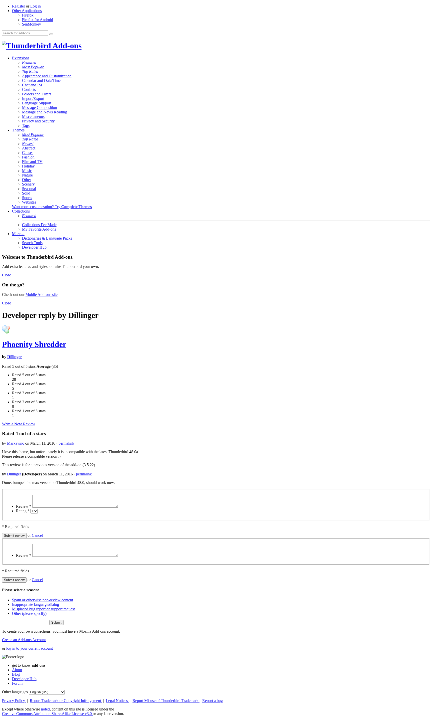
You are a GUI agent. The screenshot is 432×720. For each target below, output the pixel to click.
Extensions (20, 58)
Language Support (36, 103)
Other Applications (27, 11)
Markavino (15, 443)
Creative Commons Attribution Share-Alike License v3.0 (47, 713)
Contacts (29, 89)
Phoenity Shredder (34, 344)
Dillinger (14, 356)
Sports (27, 198)
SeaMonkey (31, 24)
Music (27, 170)
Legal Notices (117, 700)
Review (23, 506)
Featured (29, 62)
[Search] (51, 34)
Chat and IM (32, 85)
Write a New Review (18, 424)
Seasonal (29, 189)
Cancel (37, 535)
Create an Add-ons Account (24, 640)
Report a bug (212, 700)
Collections (21, 211)
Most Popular (33, 67)
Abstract (28, 148)
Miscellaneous (33, 116)
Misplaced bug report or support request (43, 609)
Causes (27, 152)
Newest (28, 143)
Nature (27, 175)
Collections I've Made (39, 225)
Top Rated (30, 71)
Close (6, 275)
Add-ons (66, 45)
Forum (17, 683)
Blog (16, 674)
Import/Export (33, 98)
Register (18, 6)
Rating (23, 511)
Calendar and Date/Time (41, 80)
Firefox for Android (37, 20)
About (17, 670)
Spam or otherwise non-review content (42, 600)
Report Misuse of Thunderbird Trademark (166, 700)
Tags (26, 125)
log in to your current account (29, 648)
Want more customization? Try (52, 207)
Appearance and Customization (47, 76)
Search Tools (32, 243)
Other (26, 179)
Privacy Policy (14, 700)
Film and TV (32, 161)
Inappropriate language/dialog (35, 604)
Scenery (28, 184)
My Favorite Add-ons (39, 229)
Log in (35, 6)
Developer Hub (34, 247)
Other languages (15, 692)
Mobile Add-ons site (42, 294)
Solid (26, 193)
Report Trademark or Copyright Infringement (66, 700)
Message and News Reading (44, 112)
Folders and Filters (36, 94)
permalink (66, 443)
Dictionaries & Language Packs (47, 238)
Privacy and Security (38, 121)
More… (18, 234)
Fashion (28, 157)
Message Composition (39, 107)
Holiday (28, 166)
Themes (18, 130)
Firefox (28, 15)
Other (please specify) (29, 613)
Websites (29, 202)
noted (45, 709)
